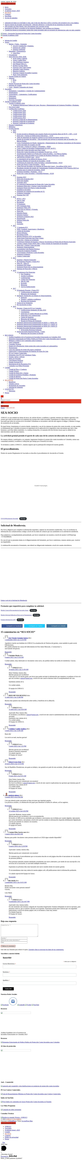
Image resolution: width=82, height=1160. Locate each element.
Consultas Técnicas (15, 344)
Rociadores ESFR (22, 234)
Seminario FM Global (24, 265)
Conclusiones (25, 312)
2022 (14, 197)
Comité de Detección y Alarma (18, 373)
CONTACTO (9, 389)
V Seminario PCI (22, 227)
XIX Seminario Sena (23, 206)
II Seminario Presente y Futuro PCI (28, 290)
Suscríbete (8, 16)
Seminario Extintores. (23, 254)
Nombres (6, 972)
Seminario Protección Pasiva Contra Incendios (31, 188)
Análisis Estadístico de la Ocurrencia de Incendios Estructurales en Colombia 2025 (35, 337)
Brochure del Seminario (28, 301)
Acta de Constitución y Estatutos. (23, 46)
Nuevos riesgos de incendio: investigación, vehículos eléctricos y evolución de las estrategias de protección (38, 25)
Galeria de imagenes (27, 317)
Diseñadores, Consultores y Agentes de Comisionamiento (27, 91)
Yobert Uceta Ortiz (14, 762)
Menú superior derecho (8, 3)
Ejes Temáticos (25, 274)
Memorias (24, 285)
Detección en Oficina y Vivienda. (27, 209)
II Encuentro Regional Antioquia (31, 330)
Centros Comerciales (23, 256)
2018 (14, 270)
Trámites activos (14, 384)
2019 (14, 258)
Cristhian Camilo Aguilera (17, 729)
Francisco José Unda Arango (22, 67)
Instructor (24, 297)
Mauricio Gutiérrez (19, 71)
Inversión (24, 283)
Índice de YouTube (15, 358)
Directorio (12, 391)
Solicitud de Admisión (16, 387)
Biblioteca (12, 127)
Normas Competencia (15, 125)
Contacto (7, 14)
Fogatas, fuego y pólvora (16, 357)
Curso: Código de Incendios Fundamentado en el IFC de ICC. (36, 148)
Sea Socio (8, 12)
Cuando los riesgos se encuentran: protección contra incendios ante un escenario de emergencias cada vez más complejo (42, 30)
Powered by (5, 1156)
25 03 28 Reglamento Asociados (9, 518)
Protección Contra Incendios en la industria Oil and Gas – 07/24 (37, 152)
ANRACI (8, 1126)
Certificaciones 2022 (19, 118)
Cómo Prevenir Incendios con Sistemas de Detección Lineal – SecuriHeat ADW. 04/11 (44, 166)
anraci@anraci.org (26, 678)
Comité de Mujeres (15, 376)
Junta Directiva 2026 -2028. (17, 57)
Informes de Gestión (15, 85)
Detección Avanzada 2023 (25, 179)
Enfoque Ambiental (19, 49)
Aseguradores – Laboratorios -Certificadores (23, 94)
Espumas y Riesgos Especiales (26, 260)
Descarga (22, 518)
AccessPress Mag (27, 1121)
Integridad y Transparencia (17, 51)
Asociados (8, 9)
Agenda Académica (27, 276)
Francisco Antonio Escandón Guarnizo (25, 73)
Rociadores (20, 202)
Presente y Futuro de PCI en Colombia (29, 308)
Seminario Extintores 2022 (25, 216)
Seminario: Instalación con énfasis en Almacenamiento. (34, 296)
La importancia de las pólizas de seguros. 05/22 (32, 159)
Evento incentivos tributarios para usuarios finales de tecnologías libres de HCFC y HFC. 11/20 (47, 134)
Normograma (13, 348)
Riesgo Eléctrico (22, 233)
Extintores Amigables (23, 193)
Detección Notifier (22, 181)
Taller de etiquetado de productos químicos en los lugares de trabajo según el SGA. (43, 137)
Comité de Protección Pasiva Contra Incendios (23, 378)
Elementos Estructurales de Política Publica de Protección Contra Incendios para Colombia (37, 339)
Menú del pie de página (8, 1123)
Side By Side (25, 281)
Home (3, 408)
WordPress (13, 1121)
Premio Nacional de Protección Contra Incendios (24, 83)
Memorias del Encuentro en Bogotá (32, 333)
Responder (8, 652)
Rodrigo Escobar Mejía (20, 65)
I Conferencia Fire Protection (26, 272)
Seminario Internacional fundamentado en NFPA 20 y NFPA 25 (37, 326)
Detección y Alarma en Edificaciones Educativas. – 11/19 (35, 136)
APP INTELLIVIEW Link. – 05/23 (28, 157)
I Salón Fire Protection (28, 279)
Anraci (7, 42)
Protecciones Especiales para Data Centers (30, 238)
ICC (14, 82)
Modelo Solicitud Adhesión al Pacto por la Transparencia (16, 615)
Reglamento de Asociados (17, 385)
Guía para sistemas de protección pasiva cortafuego (25, 349)
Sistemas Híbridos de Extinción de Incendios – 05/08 (33, 161)
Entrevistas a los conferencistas (30, 315)
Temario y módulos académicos (31, 299)
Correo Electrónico (9, 964)
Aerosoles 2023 (22, 182)
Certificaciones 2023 (19, 116)
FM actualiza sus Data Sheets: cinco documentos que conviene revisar (27, 26)
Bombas (19, 222)
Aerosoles (20, 224)
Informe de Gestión (11, 40)
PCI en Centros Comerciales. (18, 353)
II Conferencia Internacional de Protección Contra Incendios (36, 184)
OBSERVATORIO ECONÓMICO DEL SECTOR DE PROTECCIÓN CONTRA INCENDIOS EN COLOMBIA (42, 23)
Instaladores (12, 98)
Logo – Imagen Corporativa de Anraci (21, 87)
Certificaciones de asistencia (29, 292)
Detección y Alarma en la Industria (28, 240)
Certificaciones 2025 (19, 112)
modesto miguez (13, 795)
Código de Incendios (23, 231)
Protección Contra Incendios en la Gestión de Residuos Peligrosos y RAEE (40, 155)
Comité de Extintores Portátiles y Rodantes (22, 375)
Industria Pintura (22, 213)
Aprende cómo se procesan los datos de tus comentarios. (46, 949)
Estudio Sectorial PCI (15, 362)
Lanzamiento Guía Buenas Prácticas (28, 249)
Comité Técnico (14, 371)
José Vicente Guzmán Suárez (18, 638)
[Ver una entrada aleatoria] (1, 404)
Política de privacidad (11, 1137)
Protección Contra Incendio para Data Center (31, 150)
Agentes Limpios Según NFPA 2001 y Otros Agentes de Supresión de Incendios (42, 243)
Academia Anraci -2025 (12, 11)
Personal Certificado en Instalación (24, 121)
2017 (14, 288)
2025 (14, 130)
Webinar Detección (23, 220)
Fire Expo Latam (14, 107)
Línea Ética (16, 53)
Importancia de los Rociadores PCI (20, 364)
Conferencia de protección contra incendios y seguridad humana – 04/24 (39, 163)
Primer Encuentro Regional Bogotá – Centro (31, 331)
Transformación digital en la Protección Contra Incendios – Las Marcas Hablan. (42, 154)
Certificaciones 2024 (19, 114)
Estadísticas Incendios (24, 190)
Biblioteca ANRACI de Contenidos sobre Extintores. (25, 340)
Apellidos (6, 980)
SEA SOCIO (9, 380)
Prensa (7, 393)
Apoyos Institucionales (28, 287)
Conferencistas (25, 278)
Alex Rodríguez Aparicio (21, 62)
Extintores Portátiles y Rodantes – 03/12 (29, 172)
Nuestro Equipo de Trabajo (17, 76)
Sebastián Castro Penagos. (21, 69)
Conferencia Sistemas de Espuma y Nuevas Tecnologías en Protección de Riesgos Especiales (46, 242)
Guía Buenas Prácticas (16, 360)
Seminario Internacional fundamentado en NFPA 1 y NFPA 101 (37, 322)
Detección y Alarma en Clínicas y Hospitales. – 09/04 (34, 146)
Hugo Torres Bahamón (20, 74)
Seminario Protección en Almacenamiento (30, 267)
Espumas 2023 (21, 177)
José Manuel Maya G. (20, 64)
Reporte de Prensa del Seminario (31, 321)
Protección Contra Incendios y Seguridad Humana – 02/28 (35, 173)
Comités (7, 367)
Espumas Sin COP (23, 195)
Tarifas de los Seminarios (25, 303)
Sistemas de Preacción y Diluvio (27, 269)
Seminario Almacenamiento (25, 247)
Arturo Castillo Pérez (19, 60)
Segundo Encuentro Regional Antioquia (29, 328)
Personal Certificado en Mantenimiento (25, 119)
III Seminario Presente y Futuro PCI (28, 261)
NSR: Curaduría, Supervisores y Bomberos (30, 229)
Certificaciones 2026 (19, 110)
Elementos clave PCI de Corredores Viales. (22, 355)
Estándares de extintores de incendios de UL (31, 191)
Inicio (6, 7)
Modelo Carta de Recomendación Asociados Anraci (15, 610)
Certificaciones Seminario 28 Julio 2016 (33, 310)
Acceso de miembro (11, 18)
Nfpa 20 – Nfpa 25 (23, 263)
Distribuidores (13, 92)
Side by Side (21, 200)
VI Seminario (21, 204)
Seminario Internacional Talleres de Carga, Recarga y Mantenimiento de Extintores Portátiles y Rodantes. (46, 105)
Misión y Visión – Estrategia (18, 44)
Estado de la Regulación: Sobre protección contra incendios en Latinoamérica (33, 346)
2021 (14, 225)
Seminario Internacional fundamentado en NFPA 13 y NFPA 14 (37, 324)
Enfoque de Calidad (19, 48)
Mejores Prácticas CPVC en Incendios (29, 236)
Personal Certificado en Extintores (23, 123)
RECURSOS (9, 335)
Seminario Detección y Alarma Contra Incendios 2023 (34, 186)
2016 (14, 306)
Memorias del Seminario (28, 294)
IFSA (14, 80)
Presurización (21, 218)
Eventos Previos (14, 128)
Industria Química (22, 215)
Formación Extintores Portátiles (27, 251)
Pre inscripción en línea (24, 305)
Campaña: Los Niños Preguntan (19, 366)
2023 (14, 175)
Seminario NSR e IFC (24, 207)
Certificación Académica (16, 109)
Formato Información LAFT (8, 619)
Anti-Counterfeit (14, 342)
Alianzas (11, 78)
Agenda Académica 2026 (13, 101)
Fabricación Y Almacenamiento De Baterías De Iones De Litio (28, 351)
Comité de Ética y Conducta (18, 369)
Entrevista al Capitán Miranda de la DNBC (34, 314)
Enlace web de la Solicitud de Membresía (14, 600)
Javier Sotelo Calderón (20, 58)
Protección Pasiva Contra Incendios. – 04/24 (31, 164)
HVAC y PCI (21, 198)
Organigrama (13, 55)
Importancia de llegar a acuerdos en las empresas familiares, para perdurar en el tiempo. (32, 28)
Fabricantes (12, 96)
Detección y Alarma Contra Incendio (28, 245)
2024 (14, 132)
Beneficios (12, 382)
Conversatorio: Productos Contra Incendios (30, 252)
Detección (20, 211)
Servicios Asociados (15, 100)
